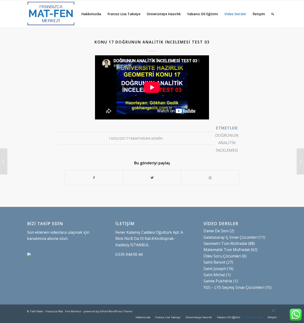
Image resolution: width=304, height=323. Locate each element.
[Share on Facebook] (94, 177)
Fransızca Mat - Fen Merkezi (63, 311)
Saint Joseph (215, 268)
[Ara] (272, 14)
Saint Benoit (214, 262)
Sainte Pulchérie (218, 281)
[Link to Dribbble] (273, 310)
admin (156, 138)
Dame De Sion (216, 230)
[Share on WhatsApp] (210, 177)
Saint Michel (214, 274)
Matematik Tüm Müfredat (227, 249)
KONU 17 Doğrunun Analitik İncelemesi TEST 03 (152, 42)
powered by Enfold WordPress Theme (108, 311)
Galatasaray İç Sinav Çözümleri (231, 237)
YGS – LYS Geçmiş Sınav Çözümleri (234, 287)
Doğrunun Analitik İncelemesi (226, 143)
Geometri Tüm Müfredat (225, 243)
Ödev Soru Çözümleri (222, 256)
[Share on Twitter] (152, 177)
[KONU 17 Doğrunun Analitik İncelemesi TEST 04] (3, 161)
